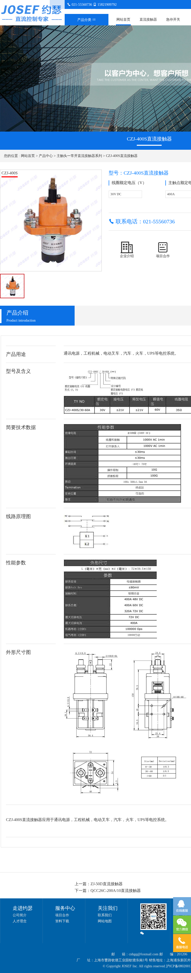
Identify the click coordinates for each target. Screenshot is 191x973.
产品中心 (46, 156)
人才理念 (20, 921)
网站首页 (123, 19)
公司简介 (20, 915)
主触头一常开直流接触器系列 (79, 156)
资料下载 (62, 921)
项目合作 (62, 915)
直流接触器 (148, 19)
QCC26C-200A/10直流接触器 (116, 890)
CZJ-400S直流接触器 (122, 156)
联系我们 (105, 915)
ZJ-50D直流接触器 (107, 884)
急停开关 (173, 19)
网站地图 (105, 921)
